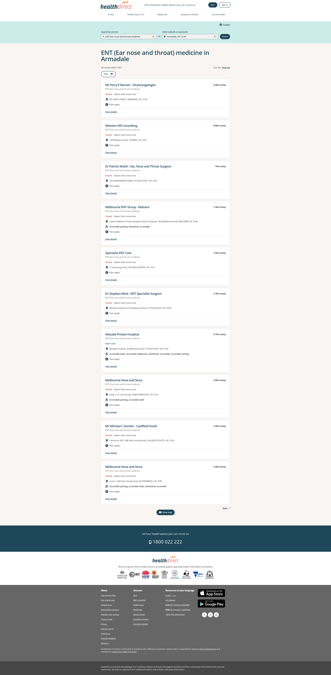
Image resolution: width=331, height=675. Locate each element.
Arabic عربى (171, 595)
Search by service (109, 31)
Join (213, 5)
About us (105, 643)
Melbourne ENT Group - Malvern (127, 207)
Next (225, 508)
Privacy (104, 624)
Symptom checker (189, 14)
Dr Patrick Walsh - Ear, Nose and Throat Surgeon (138, 166)
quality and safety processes (124, 651)
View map (169, 513)
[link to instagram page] (210, 614)
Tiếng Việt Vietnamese (175, 614)
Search (225, 36)
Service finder (218, 14)
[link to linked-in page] (216, 614)
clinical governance (207, 649)
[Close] (153, 36)
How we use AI (107, 629)
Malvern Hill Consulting (121, 125)
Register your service (110, 614)
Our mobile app (108, 600)
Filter (110, 74)
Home (111, 14)
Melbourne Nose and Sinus (123, 380)
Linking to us (106, 605)
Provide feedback (108, 638)
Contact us (105, 633)
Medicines (162, 14)
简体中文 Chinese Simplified (177, 605)
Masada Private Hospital (122, 334)
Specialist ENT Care (118, 253)
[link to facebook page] (204, 614)
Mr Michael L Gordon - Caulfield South (131, 426)
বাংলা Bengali (170, 600)
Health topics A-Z (135, 14)
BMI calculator (139, 600)
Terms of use (106, 619)
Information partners (110, 609)
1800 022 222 (167, 542)
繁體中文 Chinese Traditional (178, 609)
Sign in (225, 5)
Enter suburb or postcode (175, 31)
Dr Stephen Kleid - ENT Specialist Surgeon (133, 293)
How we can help (108, 595)
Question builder (140, 624)
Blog (135, 595)
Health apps (138, 605)
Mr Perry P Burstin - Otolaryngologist (130, 85)
